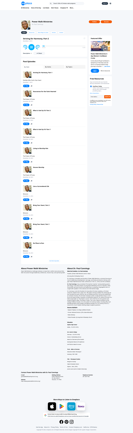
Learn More (95, 70)
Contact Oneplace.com (75, 427)
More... (72, 8)
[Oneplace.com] (26, 3)
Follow (94, 22)
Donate (106, 22)
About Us (47, 427)
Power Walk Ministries (42, 21)
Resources (31, 32)
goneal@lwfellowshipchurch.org (29, 376)
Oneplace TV (64, 8)
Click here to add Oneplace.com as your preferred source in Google (68, 416)
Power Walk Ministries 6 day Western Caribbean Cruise (99, 56)
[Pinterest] (66, 422)
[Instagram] (72, 422)
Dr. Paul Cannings (37, 24)
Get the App (39, 427)
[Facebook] (61, 422)
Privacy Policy (55, 427)
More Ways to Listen (43, 32)
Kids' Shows (54, 8)
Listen (24, 32)
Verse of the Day (36, 8)
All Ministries (25, 8)
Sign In (105, 3)
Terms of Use (64, 427)
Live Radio (46, 8)
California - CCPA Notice (90, 427)
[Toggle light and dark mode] (110, 3)
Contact (61, 32)
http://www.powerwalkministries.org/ (30, 381)
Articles (54, 32)
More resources (105, 71)
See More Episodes (54, 261)
